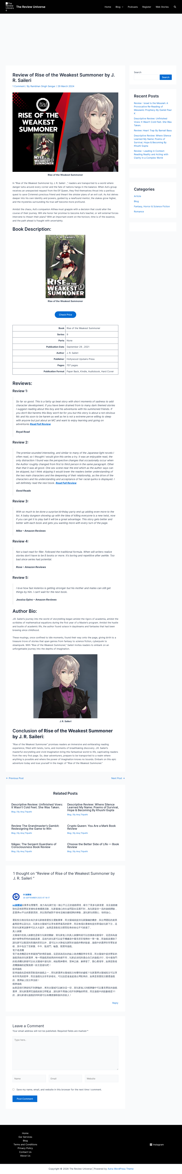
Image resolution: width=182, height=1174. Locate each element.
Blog (118, 6)
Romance (139, 211)
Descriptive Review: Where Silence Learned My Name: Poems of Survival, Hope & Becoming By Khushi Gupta (93, 807)
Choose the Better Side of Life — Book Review (93, 845)
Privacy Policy (25, 1148)
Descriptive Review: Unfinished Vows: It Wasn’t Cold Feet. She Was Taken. (37, 806)
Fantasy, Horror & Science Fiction (152, 206)
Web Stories (162, 6)
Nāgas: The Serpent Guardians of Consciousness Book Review (33, 845)
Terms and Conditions (25, 1144)
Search (137, 72)
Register (146, 6)
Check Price (65, 314)
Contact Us (25, 1152)
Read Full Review (40, 424)
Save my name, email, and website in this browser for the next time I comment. (59, 1089)
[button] (121, 7)
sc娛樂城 (17, 905)
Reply (115, 1002)
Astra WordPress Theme (121, 1168)
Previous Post (15, 778)
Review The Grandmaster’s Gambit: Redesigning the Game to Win (35, 827)
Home (108, 6)
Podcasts (133, 6)
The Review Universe (30, 7)
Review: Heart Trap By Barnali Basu (153, 130)
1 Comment (19, 86)
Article (137, 196)
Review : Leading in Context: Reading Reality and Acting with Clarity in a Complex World (151, 154)
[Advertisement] (91, 35)
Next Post (118, 778)
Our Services (25, 1136)
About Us (25, 1155)
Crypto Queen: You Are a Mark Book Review (91, 827)
